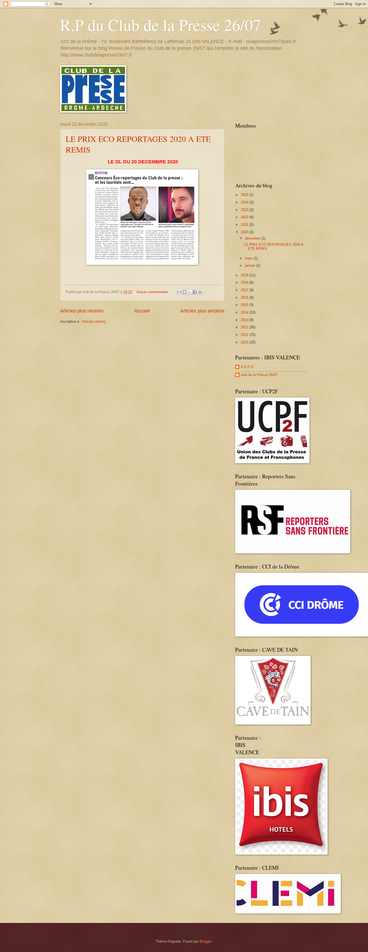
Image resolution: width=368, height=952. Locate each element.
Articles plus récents (81, 311)
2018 (245, 282)
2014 (245, 312)
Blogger (205, 941)
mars (249, 258)
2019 (245, 275)
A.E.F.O (247, 367)
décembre (253, 238)
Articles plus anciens (202, 311)
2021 (245, 225)
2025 (245, 195)
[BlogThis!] (184, 292)
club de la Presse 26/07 (259, 375)
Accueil (142, 311)
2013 (245, 320)
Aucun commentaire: (153, 292)
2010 (245, 342)
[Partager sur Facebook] (194, 292)
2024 (245, 202)
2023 (245, 210)
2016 (245, 298)
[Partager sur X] (189, 292)
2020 (245, 232)
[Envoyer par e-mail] (179, 292)
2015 (245, 305)
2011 (245, 335)
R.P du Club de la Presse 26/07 (160, 25)
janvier (250, 266)
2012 (245, 327)
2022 (245, 217)
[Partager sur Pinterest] (200, 292)
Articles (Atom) (94, 321)
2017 (245, 290)
